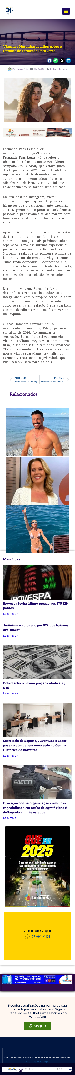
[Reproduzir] (21, 1069)
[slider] (70, 1069)
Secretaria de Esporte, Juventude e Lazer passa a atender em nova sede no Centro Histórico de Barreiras (34, 745)
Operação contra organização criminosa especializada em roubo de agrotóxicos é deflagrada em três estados (35, 807)
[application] (45, 1069)
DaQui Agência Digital (37, 1061)
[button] (66, 11)
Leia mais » (11, 614)
